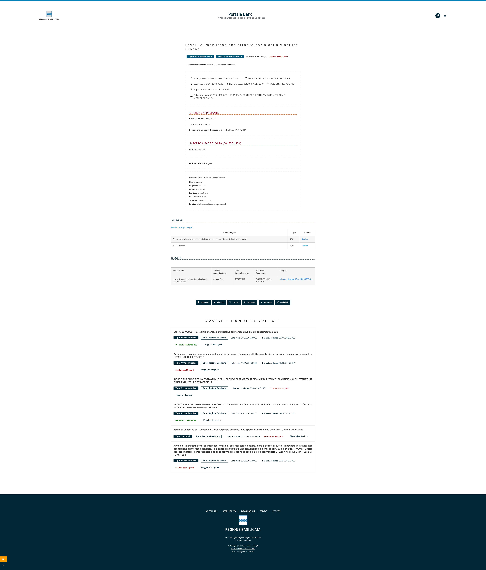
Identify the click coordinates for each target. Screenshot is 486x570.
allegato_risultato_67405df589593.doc (296, 279)
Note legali (232, 545)
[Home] (49, 15)
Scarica (305, 239)
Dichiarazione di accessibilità (243, 548)
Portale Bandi (241, 14)
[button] (445, 16)
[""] (437, 15)
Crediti (248, 545)
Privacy (241, 545)
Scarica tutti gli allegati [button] (182, 227)
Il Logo (255, 545)
